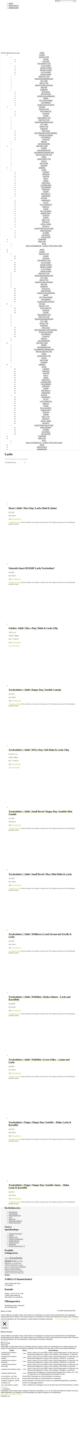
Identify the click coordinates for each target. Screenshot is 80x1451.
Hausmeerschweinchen (44, 152)
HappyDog (46, 183)
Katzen (42, 107)
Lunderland (46, 185)
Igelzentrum (12, 1244)
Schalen (45, 61)
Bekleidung (46, 94)
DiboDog (46, 174)
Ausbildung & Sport (45, 105)
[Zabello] (43, 49)
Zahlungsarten (13, 1212)
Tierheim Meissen (14, 1241)
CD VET (46, 202)
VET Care (44, 81)
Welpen (44, 87)
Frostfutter (44, 77)
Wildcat (45, 226)
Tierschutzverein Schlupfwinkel (16, 1272)
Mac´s (20, 1263)
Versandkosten (16, 519)
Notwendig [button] (4, 1341)
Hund (44, 170)
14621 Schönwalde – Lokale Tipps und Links (44, 246)
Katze (18, 1261)
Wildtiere (44, 163)
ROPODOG (46, 189)
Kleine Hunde (46, 68)
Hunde (42, 55)
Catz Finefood (46, 205)
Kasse (11, 3)
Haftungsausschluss (15, 1222)
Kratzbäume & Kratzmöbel (45, 133)
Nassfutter (44, 57)
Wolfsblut (46, 194)
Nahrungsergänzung (44, 79)
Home (42, 53)
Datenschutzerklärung (15, 1221)
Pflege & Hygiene (46, 135)
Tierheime (42, 239)
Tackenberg (46, 187)
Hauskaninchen (44, 150)
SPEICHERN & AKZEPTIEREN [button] (11, 1394)
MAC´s (46, 179)
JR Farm (46, 233)
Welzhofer (45, 237)
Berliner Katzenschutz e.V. (17, 1246)
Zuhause (45, 139)
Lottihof (11, 1235)
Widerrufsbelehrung (15, 1215)
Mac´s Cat (46, 220)
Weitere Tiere (42, 146)
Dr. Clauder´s (45, 211)
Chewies (46, 172)
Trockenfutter (44, 64)
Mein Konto (14, 6)
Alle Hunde (46, 66)
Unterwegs (46, 103)
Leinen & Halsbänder (46, 96)
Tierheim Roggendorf (15, 1234)
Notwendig (6, 1343)
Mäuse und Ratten (44, 155)
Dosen (46, 59)
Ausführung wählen (15, 522)
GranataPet (46, 213)
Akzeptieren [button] (75, 1319)
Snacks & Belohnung (44, 85)
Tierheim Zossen (14, 1242)
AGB (10, 1217)
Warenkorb (13, 8)
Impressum (12, 1219)
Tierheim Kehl (13, 1237)
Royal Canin (46, 224)
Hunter (46, 176)
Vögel (43, 157)
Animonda (45, 196)
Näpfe (45, 98)
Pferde (44, 148)
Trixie (7, 1274)
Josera (46, 192)
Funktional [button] (4, 1387)
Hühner (44, 165)
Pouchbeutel (46, 111)
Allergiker (7, 1258)
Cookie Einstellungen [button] (62, 1319)
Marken (42, 168)
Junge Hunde (45, 74)
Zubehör (44, 90)
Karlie (14, 1261)
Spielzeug (46, 92)
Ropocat (46, 222)
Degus (44, 161)
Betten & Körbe (45, 100)
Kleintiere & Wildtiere (43, 228)
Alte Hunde (46, 72)
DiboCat (45, 207)
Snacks (44, 142)
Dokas (45, 181)
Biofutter (44, 83)
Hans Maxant (46, 231)
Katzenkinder (44, 144)
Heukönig (46, 235)
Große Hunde (46, 70)
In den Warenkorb (14, 646)
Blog (44, 244)
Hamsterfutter (44, 159)
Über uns (42, 241)
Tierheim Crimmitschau (16, 1239)
